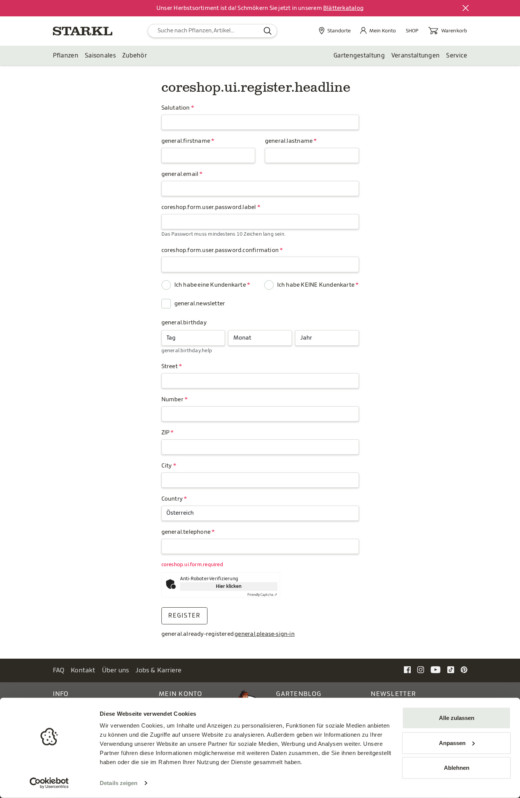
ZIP (165, 432)
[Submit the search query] (268, 31)
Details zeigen (118, 783)
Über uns (115, 670)
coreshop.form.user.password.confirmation (220, 250)
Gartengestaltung (359, 55)
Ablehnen (456, 767)
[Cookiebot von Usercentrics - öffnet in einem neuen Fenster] (49, 783)
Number (172, 399)
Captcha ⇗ (262, 595)
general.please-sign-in (264, 634)
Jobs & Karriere (159, 670)
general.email (180, 174)
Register (184, 615)
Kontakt (83, 670)
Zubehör (134, 55)
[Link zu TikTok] (450, 670)
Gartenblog (298, 693)
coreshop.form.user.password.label (208, 207)
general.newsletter (199, 303)
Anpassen (452, 742)
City (166, 466)
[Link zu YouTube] (436, 670)
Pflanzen (65, 55)
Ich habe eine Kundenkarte (210, 285)
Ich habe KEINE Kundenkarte (316, 285)
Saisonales (100, 55)
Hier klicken (228, 586)
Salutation (175, 108)
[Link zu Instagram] (420, 670)
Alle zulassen (456, 718)
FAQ (59, 670)
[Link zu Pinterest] (464, 670)
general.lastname (289, 141)
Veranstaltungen (415, 55)
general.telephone (186, 532)
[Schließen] (466, 8)
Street (169, 366)
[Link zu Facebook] (407, 670)
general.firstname (186, 141)
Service (456, 55)
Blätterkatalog (343, 8)
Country (172, 499)
